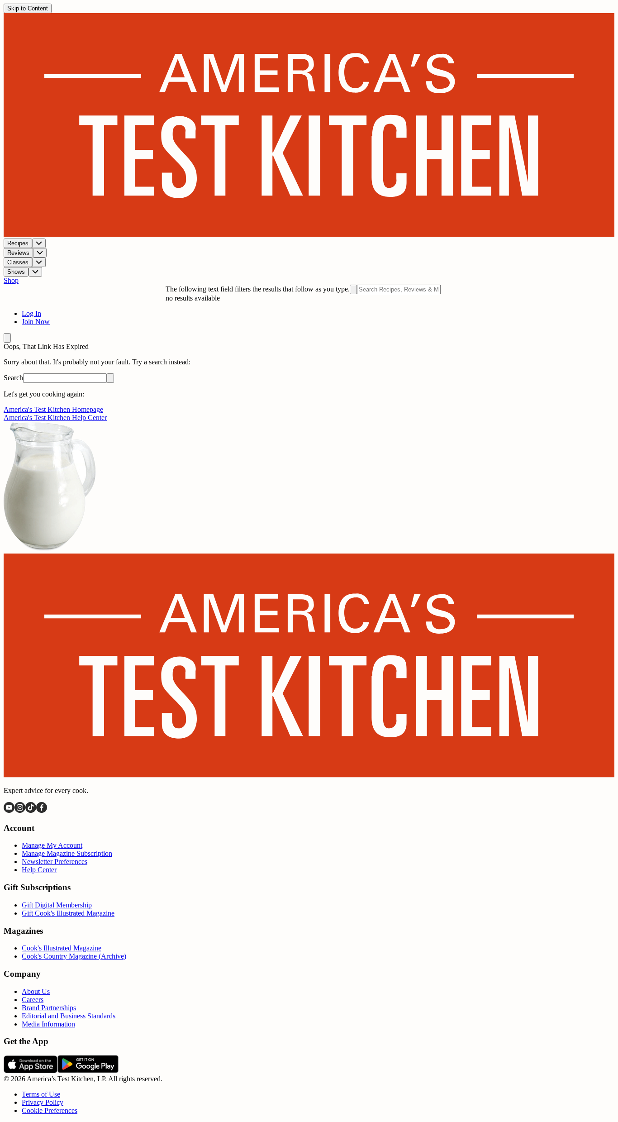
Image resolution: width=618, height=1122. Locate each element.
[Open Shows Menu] (35, 272)
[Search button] (110, 378)
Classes (18, 262)
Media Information (48, 1024)
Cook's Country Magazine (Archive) (74, 956)
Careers (32, 999)
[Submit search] (353, 289)
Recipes (18, 243)
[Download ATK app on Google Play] (88, 1070)
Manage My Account (52, 845)
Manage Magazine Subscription (67, 853)
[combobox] (399, 289)
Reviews (18, 252)
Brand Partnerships (49, 1008)
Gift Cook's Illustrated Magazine (68, 913)
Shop (11, 280)
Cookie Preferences (49, 1110)
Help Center (39, 870)
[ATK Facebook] (41, 810)
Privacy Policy (42, 1102)
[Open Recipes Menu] (39, 243)
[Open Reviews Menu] (40, 253)
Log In (31, 313)
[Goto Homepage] (309, 234)
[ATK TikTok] (30, 810)
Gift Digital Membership (57, 905)
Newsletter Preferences (54, 861)
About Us (36, 991)
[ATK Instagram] (19, 810)
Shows (16, 271)
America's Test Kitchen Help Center (55, 417)
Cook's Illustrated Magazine (61, 948)
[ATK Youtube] (9, 810)
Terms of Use (41, 1094)
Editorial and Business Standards (68, 1016)
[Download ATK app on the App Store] (30, 1070)
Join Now (36, 321)
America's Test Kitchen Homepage (53, 409)
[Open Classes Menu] (39, 262)
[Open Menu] (7, 338)
